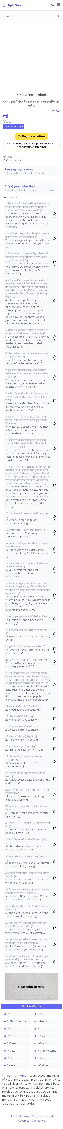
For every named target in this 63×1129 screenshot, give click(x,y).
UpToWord (25, 1116)
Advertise (23, 1120)
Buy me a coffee (33, 136)
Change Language (14, 126)
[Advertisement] (31, 54)
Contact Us (38, 1120)
